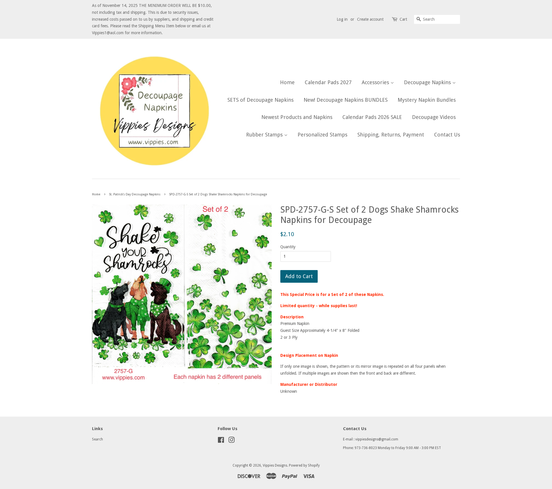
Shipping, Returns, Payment (390, 135)
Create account (370, 19)
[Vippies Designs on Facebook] (221, 441)
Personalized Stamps (322, 135)
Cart (403, 19)
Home (287, 82)
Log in (342, 19)
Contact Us (447, 135)
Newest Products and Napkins (296, 117)
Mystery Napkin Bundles (427, 100)
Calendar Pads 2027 (328, 82)
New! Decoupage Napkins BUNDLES (346, 100)
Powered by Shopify (304, 465)
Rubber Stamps (265, 135)
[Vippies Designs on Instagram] (231, 441)
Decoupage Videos (434, 117)
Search (97, 439)
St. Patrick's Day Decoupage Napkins (134, 194)
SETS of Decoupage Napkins (260, 100)
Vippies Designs (275, 465)
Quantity (288, 247)
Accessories (376, 82)
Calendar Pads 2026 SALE (372, 117)
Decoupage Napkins (428, 82)
